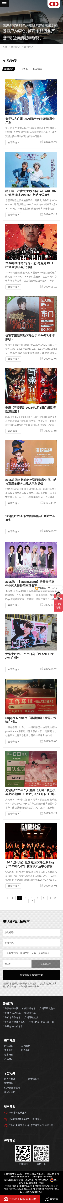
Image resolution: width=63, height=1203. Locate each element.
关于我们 (8, 1050)
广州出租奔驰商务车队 (14, 1022)
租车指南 (37, 69)
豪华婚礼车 (33, 1078)
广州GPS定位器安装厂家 (41, 1022)
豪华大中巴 (10, 1092)
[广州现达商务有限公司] (54, 4)
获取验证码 (46, 964)
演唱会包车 (30, 1013)
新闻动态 (28, 47)
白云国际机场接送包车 (31, 1191)
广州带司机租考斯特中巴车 (44, 1189)
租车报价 (8, 1054)
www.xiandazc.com (19, 1176)
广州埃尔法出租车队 (13, 1026)
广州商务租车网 (10, 1008)
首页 (5, 47)
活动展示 (8, 1059)
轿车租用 (8, 1083)
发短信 (54, 1199)
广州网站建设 (31, 1017)
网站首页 (8, 1045)
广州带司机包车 (47, 1008)
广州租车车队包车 (12, 1017)
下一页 (53, 898)
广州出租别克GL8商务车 (17, 1186)
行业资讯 (23, 69)
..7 (31, 901)
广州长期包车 (29, 1008)
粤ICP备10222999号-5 (36, 1180)
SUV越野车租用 (12, 1087)
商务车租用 (10, 1078)
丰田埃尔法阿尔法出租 (41, 1186)
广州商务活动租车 (12, 1013)
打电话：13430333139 (22, 1199)
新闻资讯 (15, 47)
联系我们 (25, 1050)
